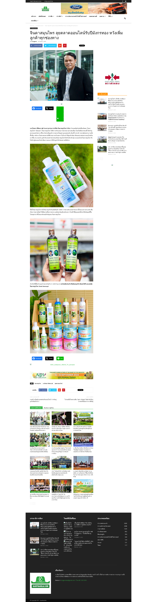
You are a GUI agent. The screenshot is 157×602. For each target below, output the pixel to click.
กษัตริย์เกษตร (42, 16)
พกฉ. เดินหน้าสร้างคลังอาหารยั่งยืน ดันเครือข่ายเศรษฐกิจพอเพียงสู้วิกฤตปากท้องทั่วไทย (82, 428)
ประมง (99, 542)
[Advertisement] (112, 55)
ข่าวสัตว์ (59, 16)
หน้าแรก (33, 16)
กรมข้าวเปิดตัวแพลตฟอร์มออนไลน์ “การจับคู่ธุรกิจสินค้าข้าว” (43, 400)
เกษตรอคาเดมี (93, 16)
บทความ (101, 16)
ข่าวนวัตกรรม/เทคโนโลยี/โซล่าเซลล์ (75, 16)
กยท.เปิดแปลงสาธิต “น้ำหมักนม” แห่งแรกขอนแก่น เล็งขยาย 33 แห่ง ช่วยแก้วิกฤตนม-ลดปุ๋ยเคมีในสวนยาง (39, 428)
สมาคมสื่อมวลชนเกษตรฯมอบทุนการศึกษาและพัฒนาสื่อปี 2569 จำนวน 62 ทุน (39, 496)
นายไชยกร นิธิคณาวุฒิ (48, 383)
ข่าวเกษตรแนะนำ (103, 523)
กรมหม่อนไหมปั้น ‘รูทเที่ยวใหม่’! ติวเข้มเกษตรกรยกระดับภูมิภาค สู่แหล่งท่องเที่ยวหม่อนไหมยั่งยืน (39, 473)
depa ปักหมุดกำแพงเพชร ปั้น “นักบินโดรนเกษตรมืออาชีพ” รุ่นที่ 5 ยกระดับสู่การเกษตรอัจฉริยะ (117, 139)
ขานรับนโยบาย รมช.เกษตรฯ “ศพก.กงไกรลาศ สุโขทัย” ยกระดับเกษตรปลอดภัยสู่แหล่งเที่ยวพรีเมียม (39, 449)
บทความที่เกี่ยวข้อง (36, 408)
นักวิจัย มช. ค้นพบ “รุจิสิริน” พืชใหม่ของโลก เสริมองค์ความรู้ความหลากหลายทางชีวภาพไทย (61, 428)
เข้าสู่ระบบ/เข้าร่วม (48, 1)
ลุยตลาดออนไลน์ (58, 383)
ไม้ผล (99, 545)
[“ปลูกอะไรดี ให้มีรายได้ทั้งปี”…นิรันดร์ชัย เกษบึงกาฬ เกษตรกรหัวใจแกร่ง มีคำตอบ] (68, 546)
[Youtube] (125, 1)
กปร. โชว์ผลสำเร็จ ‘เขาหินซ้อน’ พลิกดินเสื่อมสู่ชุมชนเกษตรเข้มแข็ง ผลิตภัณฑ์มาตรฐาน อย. (61, 473)
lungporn (34, 41)
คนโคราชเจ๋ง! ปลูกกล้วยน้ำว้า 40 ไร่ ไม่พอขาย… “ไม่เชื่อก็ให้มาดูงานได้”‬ (83, 533)
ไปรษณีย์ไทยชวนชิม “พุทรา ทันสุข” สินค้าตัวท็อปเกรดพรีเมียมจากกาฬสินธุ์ (79, 400)
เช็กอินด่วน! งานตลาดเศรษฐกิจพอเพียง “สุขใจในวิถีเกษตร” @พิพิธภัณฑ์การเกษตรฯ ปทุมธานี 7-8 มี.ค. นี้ (83, 496)
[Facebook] (122, 1)
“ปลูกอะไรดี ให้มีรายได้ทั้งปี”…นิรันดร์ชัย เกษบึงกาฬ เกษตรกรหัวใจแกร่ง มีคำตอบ (83, 543)
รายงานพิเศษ (101, 529)
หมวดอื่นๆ (34, 21)
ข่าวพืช (50, 16)
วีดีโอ (109, 16)
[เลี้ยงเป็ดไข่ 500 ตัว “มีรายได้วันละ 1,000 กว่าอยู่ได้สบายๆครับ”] (68, 527)
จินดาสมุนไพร (38, 383)
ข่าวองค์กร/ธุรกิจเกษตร (104, 526)
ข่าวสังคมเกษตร (34, 28)
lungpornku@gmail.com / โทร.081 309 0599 (74, 580)
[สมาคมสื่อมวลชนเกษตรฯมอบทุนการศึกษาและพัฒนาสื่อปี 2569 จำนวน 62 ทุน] (40, 486)
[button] (125, 18)
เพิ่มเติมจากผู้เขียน (49, 408)
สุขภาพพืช (100, 540)
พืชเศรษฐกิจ (101, 534)
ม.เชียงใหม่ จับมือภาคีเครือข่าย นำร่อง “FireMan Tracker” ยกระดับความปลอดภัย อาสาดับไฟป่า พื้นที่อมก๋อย (83, 449)
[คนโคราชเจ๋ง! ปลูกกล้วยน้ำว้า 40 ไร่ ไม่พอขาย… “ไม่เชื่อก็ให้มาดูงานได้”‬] (68, 536)
